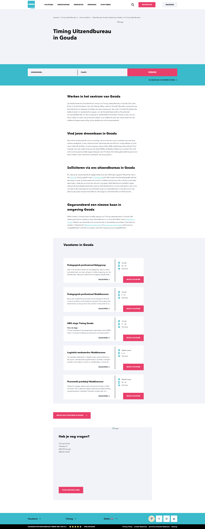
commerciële (98, 177)
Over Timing (106, 5)
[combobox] (102, 72)
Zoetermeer (96, 225)
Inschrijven (147, 5)
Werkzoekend (63, 5)
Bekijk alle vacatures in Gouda (70, 415)
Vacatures (48, 5)
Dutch (107, 518)
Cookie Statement (140, 527)
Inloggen (170, 5)
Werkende (92, 5)
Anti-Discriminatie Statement (159, 527)
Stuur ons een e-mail (71, 490)
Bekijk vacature (133, 279)
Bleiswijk (87, 225)
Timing (69, 518)
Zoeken (152, 72)
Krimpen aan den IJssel (112, 225)
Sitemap (174, 527)
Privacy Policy (127, 527)
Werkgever (78, 5)
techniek (73, 177)
